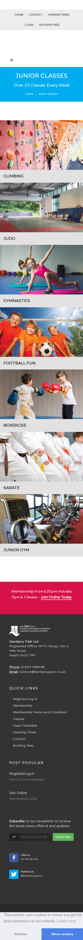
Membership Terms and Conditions (40, 712)
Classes (18, 719)
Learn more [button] (66, 921)
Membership (22, 706)
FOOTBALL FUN (19, 363)
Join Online (18, 793)
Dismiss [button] (21, 934)
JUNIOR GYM (16, 550)
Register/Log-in (21, 774)
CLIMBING (13, 176)
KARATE (11, 487)
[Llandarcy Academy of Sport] (41, 41)
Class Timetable (25, 725)
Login (29, 24)
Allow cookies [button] (62, 934)
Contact (35, 14)
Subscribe (63, 837)
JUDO (9, 238)
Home (19, 14)
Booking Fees (23, 745)
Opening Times (58, 14)
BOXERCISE (14, 425)
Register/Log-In (25, 699)
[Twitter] (13, 874)
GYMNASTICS (16, 300)
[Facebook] (13, 857)
